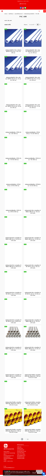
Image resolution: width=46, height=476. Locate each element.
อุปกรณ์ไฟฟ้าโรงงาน (21, 455)
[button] (39, 11)
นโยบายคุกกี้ (8, 474)
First (18, 439)
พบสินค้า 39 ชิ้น (7, 24)
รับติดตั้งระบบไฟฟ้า (21, 458)
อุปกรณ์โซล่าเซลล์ (20, 450)
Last (28, 439)
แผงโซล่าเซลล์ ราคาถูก (21, 451)
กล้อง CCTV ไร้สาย (21, 454)
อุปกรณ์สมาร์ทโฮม (20, 452)
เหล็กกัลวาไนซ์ (20, 448)
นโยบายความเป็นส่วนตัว (26, 472)
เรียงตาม (26, 24)
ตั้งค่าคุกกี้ (34, 472)
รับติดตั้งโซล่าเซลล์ (20, 457)
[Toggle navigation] (44, 11)
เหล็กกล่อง (19, 447)
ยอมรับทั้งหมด (40, 472)
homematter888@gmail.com (9, 467)
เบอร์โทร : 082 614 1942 (8, 461)
